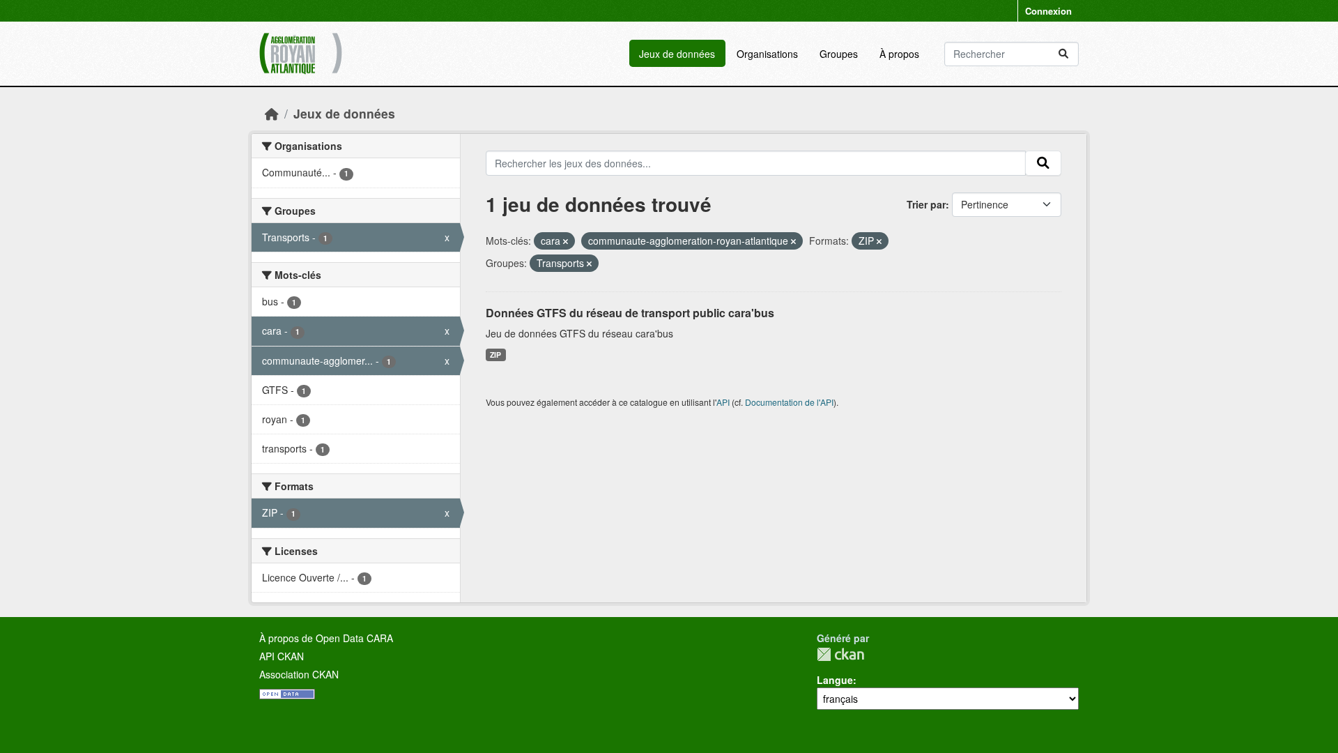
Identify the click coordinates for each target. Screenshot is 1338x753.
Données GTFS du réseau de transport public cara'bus (630, 313)
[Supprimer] (565, 241)
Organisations (767, 54)
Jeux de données (677, 54)
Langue (835, 680)
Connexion (1048, 10)
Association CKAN (299, 674)
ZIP (495, 354)
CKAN (840, 654)
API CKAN (281, 656)
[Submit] (1063, 54)
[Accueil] (272, 113)
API (723, 402)
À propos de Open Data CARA (326, 638)
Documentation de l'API (789, 402)
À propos (899, 54)
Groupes (839, 54)
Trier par (926, 204)
